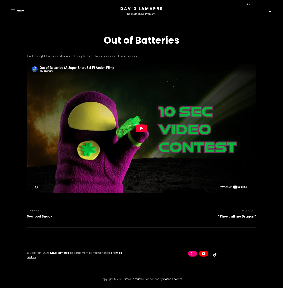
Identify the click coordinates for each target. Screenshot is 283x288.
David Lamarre (141, 8)
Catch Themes (172, 279)
